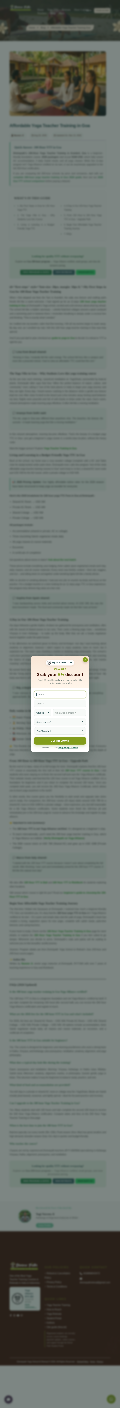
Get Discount (60, 740)
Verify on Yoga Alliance (68, 747)
